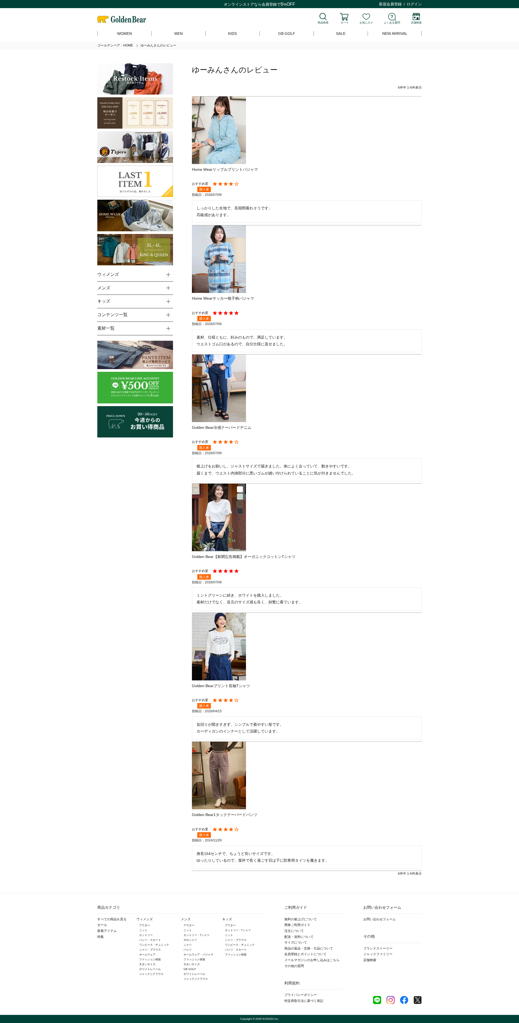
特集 (100, 937)
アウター (144, 925)
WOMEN (124, 33)
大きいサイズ (147, 964)
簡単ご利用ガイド (297, 925)
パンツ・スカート (150, 939)
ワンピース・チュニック (154, 944)
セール (102, 925)
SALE (340, 33)
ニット (143, 930)
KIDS (232, 33)
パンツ (188, 949)
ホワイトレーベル (150, 969)
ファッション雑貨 (150, 959)
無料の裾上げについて (300, 919)
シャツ (188, 944)
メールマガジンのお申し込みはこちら (312, 960)
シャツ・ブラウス (150, 949)
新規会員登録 (390, 4)
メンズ (186, 919)
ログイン (414, 4)
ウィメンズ (145, 919)
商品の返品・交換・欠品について (308, 948)
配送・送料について (299, 937)
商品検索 (323, 22)
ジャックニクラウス (151, 973)
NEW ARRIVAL (394, 33)
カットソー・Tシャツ (196, 935)
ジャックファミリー (377, 954)
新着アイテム (107, 931)
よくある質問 (392, 22)
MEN (178, 33)
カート (345, 22)
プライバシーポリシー (300, 995)
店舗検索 (416, 22)
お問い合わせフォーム (379, 919)
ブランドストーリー (377, 948)
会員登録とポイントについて (305, 954)
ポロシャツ (190, 939)
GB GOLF (286, 33)
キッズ (227, 919)
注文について (294, 931)
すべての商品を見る (112, 919)
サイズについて (295, 942)
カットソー (146, 935)
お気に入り (366, 22)
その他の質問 (294, 966)
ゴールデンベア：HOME (115, 45)
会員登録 (269, 4)
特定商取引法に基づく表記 (303, 1001)
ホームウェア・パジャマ (198, 954)
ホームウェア (147, 954)
